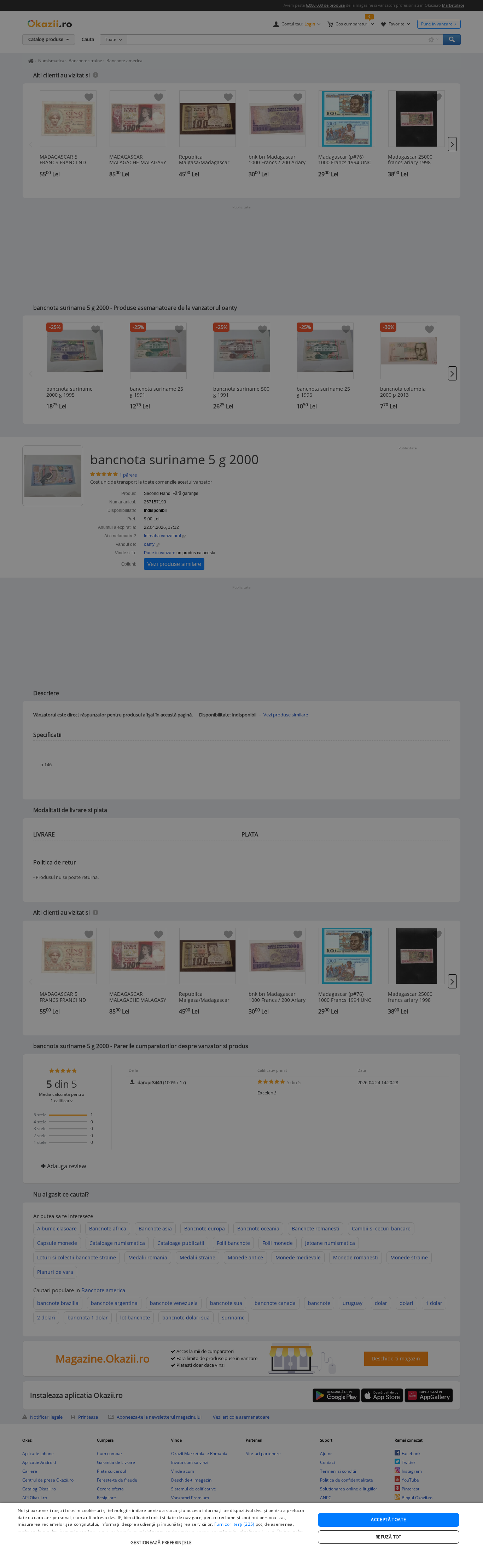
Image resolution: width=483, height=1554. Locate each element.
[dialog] (241, 1528)
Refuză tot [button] (389, 1537)
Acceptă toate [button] (388, 1520)
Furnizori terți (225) (234, 1524)
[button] (162, 1539)
